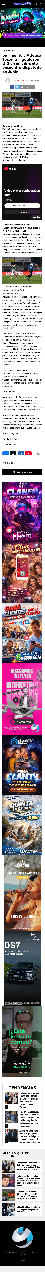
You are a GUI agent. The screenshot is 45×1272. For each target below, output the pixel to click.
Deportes (27, 1253)
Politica (19, 1253)
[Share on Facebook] (12, 87)
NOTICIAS (10, 1253)
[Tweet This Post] (17, 87)
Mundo (23, 1255)
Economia (35, 1253)
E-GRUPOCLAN (19, 80)
